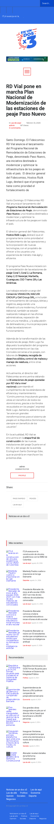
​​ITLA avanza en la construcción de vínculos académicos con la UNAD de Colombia (14, 16)
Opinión (10, 796)
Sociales (26, 746)
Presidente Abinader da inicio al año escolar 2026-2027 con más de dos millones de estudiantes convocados (34, 594)
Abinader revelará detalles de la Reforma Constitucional (34, 756)
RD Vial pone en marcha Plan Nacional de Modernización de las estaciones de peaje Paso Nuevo (26, 100)
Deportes (26, 580)
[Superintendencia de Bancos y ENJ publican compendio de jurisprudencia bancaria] (13, 694)
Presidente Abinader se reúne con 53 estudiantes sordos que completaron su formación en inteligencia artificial (35, 636)
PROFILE (22, 475)
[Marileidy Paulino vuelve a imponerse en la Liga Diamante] (13, 577)
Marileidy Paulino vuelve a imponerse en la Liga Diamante (34, 574)
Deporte (33, 796)
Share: (9, 487)
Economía (26, 699)
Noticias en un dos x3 (16, 789)
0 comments (14, 128)
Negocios (26, 722)
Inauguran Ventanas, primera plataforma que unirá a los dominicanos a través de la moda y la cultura (34, 736)
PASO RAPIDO (19, 498)
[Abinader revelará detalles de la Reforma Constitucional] (13, 759)
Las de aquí (16, 123)
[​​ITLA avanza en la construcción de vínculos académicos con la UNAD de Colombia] (13, 558)
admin (12, 125)
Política (25, 678)
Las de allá (26, 762)
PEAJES (32, 498)
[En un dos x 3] (26, 46)
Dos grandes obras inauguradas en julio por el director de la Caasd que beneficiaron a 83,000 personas (34, 713)
